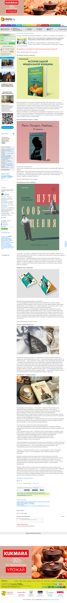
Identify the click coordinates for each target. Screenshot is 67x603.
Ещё (63, 25)
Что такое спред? (20, 504)
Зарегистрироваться (22, 524)
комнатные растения (4, 240)
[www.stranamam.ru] (21, 593)
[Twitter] (56, 584)
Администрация (5, 139)
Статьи (13, 25)
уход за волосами (8, 245)
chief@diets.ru (20, 584)
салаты (6, 244)
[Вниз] (66, 246)
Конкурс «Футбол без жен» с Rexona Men (25, 502)
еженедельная (5, 224)
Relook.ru (60, 594)
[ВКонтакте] (60, 584)
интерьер (6, 239)
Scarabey (4, 176)
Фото (34, 25)
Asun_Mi (3, 208)
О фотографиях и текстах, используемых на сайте (10, 586)
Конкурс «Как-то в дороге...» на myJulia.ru (26, 503)
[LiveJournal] (58, 584)
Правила (3, 142)
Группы (29, 25)
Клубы (38, 580)
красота (5, 241)
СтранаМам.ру (21, 594)
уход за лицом (4, 246)
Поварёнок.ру (31, 594)
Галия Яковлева (14, 584)
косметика (10, 240)
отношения (7, 242)
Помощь (3, 143)
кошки (2, 241)
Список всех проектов (54, 599)
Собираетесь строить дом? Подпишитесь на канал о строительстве (7, 85)
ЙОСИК (2, 177)
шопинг (2, 248)
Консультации (45, 25)
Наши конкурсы (5, 137)
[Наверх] (66, 242)
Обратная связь (6, 255)
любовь (8, 241)
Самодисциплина (63, 29)
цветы (12, 247)
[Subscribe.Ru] (65, 584)
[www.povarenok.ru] (31, 593)
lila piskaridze (6, 194)
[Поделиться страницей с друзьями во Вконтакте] (27, 490)
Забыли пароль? (3, 43)
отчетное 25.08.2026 (9, 163)
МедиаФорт (19, 583)
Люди (24, 25)
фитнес (4, 247)
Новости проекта (5, 140)
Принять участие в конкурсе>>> (26, 478)
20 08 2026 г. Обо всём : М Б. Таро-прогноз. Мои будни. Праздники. (7, 165)
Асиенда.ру (50, 594)
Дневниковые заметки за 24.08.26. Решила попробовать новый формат (6, 156)
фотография (8, 247)
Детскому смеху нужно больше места (7, 92)
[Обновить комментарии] (66, 244)
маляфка (9, 177)
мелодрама (3, 242)
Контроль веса (51, 29)
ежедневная (5, 223)
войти (20, 526)
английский (3, 236)
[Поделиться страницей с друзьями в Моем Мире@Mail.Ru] (35, 490)
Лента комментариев (5, 169)
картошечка (4, 203)
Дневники (19, 25)
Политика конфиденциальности (58, 580)
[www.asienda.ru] (50, 593)
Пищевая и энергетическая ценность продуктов (17, 29)
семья (9, 244)
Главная (3, 25)
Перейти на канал (6, 127)
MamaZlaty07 (4, 215)
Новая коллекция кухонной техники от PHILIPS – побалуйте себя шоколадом (33, 501)
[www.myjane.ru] (40, 593)
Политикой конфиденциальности (6, 55)
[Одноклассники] (62, 584)
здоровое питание (5, 237)
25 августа (12, 167)
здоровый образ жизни (6, 238)
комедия (10, 239)
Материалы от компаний (28, 33)
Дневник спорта (40, 29)
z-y (13, 176)
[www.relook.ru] (60, 593)
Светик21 (4, 196)
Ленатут (5, 177)
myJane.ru (40, 594)
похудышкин (4, 207)
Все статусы (3, 217)
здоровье (2, 239)
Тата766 (2, 178)
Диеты (8, 25)
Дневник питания (30, 29)
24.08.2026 (8, 160)
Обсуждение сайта (6, 138)
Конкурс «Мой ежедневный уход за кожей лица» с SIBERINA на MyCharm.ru (33, 505)
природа (11, 242)
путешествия (7, 243)
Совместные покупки (55, 25)
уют (2, 247)
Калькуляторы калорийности (6, 29)
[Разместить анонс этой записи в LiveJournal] (42, 490)
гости (6, 236)
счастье (2, 245)
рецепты (3, 244)
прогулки (2, 243)
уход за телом (11, 246)
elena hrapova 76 (5, 201)
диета (10, 236)
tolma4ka (9, 176)
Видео (38, 25)
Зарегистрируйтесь (22, 495)
